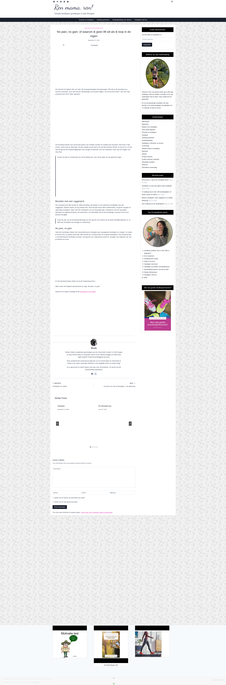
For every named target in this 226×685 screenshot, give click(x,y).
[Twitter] (57, 1)
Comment (57, 469)
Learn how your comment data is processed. (97, 512)
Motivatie (145, 151)
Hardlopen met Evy (141, 20)
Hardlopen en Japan (60, 385)
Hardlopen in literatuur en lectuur (152, 143)
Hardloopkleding (147, 140)
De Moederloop (104, 406)
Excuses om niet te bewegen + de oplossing (119, 385)
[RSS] (64, 1)
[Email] (67, 1)
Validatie (61, 406)
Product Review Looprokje (150, 159)
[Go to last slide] (57, 424)
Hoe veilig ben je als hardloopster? (153, 204)
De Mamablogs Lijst (111, 665)
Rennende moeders (148, 162)
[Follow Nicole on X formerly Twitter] (95, 373)
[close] (114, 678)
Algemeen (145, 124)
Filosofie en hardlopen (149, 132)
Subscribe (147, 45)
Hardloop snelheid (150, 250)
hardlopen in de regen (87, 292)
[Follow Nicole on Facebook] (92, 373)
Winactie (145, 165)
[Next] (130, 424)
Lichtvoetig (145, 146)
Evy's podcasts (149, 256)
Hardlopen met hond (150, 264)
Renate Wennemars (150, 272)
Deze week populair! (148, 130)
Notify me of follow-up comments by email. (69, 498)
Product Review (147, 157)
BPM (145, 277)
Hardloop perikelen (148, 138)
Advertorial (145, 121)
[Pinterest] (60, 1)
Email (84, 493)
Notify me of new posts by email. (66, 502)
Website (113, 493)
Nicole (94, 348)
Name (56, 493)
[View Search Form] (172, 1)
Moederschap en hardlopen (94, 28)
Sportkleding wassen (151, 269)
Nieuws (144, 154)
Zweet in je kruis (149, 261)
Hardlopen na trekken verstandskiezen (157, 267)
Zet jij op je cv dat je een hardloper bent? (155, 180)
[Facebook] (54, 1)
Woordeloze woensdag (149, 167)
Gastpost (145, 135)
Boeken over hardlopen (149, 127)
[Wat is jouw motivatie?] (70, 644)
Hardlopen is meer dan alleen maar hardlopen (157, 186)
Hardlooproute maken (151, 259)
